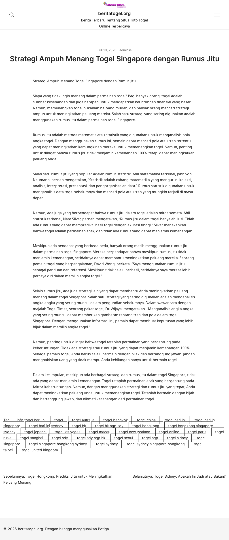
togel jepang (35, 432)
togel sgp (150, 438)
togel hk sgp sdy (109, 426)
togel (58, 420)
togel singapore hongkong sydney (58, 444)
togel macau (99, 432)
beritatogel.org (114, 13)
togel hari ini (175, 420)
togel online (169, 432)
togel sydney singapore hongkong (156, 444)
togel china (146, 420)
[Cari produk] (12, 15)
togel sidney (177, 438)
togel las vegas (67, 432)
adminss (125, 50)
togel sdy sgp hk (91, 438)
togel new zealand (134, 432)
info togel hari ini (31, 420)
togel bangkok (115, 420)
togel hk (79, 426)
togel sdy (60, 438)
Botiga (103, 529)
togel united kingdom (40, 450)
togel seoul (123, 438)
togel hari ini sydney (46, 426)
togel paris (197, 432)
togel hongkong (145, 426)
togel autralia (83, 420)
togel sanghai (31, 438)
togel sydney (107, 444)
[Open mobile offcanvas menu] (217, 15)
